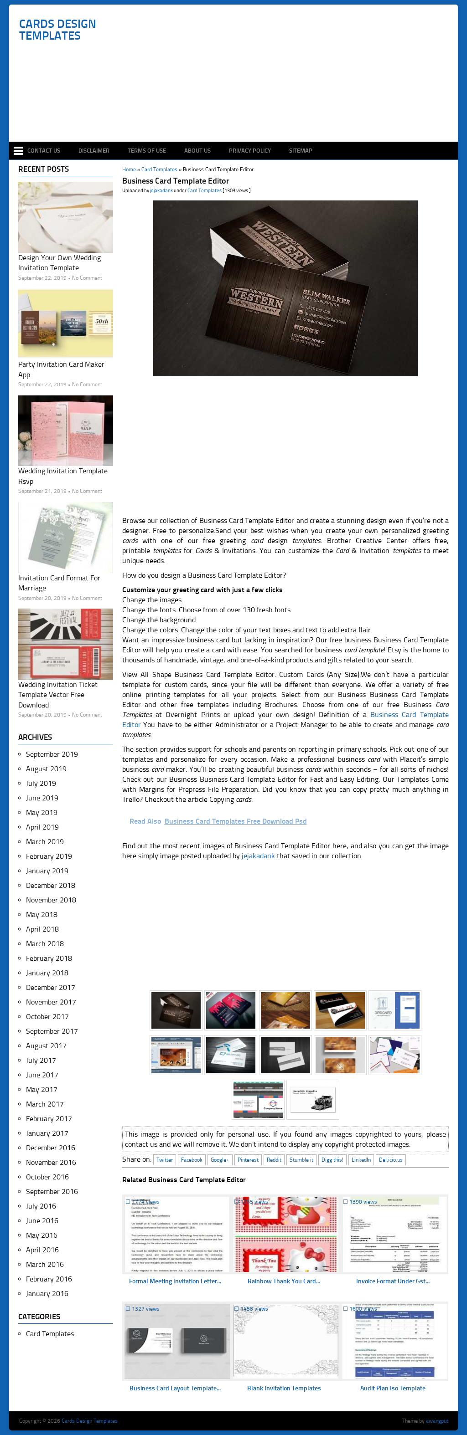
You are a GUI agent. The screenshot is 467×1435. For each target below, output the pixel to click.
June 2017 (42, 1075)
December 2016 (50, 1147)
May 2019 (41, 812)
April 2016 (42, 1249)
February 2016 (49, 1279)
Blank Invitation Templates (284, 1388)
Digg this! (332, 1160)
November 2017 (51, 1002)
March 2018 (45, 943)
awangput (437, 1421)
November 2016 (51, 1162)
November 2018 (51, 900)
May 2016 (41, 1235)
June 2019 (42, 798)
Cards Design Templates (57, 30)
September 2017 (52, 1031)
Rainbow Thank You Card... (284, 1281)
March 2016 (45, 1264)
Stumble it (301, 1160)
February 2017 (49, 1118)
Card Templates (204, 191)
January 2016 (47, 1293)
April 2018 (42, 929)
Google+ (220, 1160)
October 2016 (47, 1177)
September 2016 (52, 1191)
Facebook (191, 1160)
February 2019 (49, 856)
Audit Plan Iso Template (392, 1388)
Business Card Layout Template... (175, 1388)
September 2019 (52, 754)
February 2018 (49, 958)
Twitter (164, 1160)
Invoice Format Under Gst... (393, 1281)
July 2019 (41, 783)
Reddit (274, 1160)
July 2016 (41, 1206)
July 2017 (41, 1060)
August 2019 (46, 768)
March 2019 (45, 841)
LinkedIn (361, 1160)
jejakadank (161, 191)
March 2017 (45, 1104)
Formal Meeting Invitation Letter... (175, 1281)
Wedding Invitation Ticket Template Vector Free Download (58, 694)
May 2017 (41, 1089)
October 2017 (47, 1016)
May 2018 (41, 914)
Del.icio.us (391, 1160)
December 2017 (50, 987)
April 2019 (42, 827)
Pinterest (248, 1160)
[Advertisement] (238, 115)
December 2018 (50, 885)
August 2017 (46, 1045)
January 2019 (47, 870)
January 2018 (47, 973)
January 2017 (47, 1133)
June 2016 (42, 1220)
